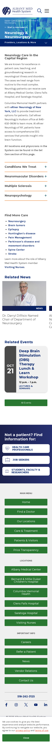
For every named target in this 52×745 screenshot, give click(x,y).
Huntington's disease (21, 233)
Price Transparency (26, 550)
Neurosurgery (17, 221)
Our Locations (26, 521)
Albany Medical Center (26, 569)
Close (26, 738)
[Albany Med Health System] (17, 11)
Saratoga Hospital (26, 613)
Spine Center (16, 249)
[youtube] (36, 705)
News (26, 661)
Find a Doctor (26, 511)
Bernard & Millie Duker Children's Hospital (26, 580)
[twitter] (26, 705)
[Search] (39, 11)
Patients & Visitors (26, 540)
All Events (26, 402)
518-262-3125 (26, 696)
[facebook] (6, 705)
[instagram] (16, 705)
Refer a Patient (26, 651)
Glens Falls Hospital (26, 603)
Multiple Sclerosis (18, 186)
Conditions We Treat (20, 166)
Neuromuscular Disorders (24, 176)
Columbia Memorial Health (26, 593)
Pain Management (20, 237)
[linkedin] (45, 705)
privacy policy (23, 730)
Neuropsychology (18, 195)
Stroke (12, 253)
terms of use (41, 730)
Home (7, 20)
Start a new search (17, 27)
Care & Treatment (18, 20)
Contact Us (26, 680)
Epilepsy (13, 229)
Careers (26, 642)
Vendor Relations (26, 671)
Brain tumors (16, 225)
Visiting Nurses (14, 267)
